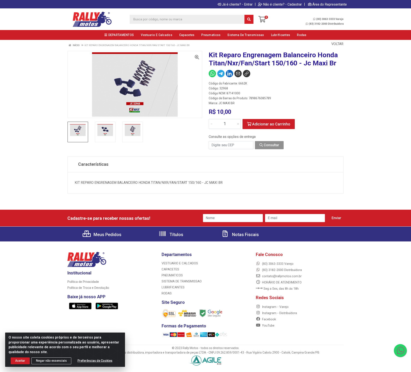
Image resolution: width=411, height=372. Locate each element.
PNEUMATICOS (172, 275)
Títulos (175, 234)
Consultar (271, 145)
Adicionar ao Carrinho (270, 124)
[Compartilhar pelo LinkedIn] (229, 73)
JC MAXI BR (227, 103)
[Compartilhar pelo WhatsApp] (212, 73)
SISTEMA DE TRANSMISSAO (182, 281)
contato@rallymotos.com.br (281, 276)
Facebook (268, 319)
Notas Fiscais (245, 234)
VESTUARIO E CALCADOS (180, 263)
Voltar (337, 44)
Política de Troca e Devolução (88, 288)
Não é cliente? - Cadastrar (282, 4)
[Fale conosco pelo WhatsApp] (400, 350)
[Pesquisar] (248, 19)
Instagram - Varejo (275, 307)
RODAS (167, 293)
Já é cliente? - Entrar (237, 4)
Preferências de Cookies (94, 360)
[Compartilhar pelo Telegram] (221, 73)
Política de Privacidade (83, 282)
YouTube (267, 325)
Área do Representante (329, 4)
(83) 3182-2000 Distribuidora (326, 23)
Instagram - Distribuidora (279, 313)
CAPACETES (170, 269)
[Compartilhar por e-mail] (238, 73)
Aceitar (20, 360)
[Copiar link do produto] (246, 73)
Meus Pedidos (106, 234)
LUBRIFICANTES (173, 287)
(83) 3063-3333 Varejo (330, 19)
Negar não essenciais (51, 360)
